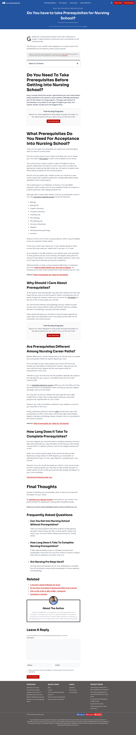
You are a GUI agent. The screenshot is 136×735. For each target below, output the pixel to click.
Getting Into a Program (77, 8)
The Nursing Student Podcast (56, 692)
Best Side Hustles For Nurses (34, 694)
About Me (50, 694)
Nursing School (65, 8)
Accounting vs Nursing (38, 594)
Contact (50, 690)
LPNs (57, 411)
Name (30, 665)
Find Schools (129, 3)
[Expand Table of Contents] (77, 63)
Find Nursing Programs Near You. (39, 477)
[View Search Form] (111, 2)
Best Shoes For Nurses (33, 687)
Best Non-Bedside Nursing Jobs (35, 697)
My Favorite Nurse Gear (96, 703)
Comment (31, 638)
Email (57, 665)
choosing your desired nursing (40, 499)
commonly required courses (44, 197)
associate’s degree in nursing (42, 385)
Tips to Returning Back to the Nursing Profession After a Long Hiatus (99, 694)
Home (54, 8)
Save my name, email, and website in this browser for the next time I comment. (51, 671)
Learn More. (85, 26)
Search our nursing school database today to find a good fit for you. (52, 507)
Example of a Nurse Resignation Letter (35, 700)
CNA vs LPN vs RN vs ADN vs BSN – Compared (47, 591)
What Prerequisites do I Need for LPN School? (51, 423)
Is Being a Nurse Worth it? (34, 692)
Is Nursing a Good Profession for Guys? (45, 585)
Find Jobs (118, 3)
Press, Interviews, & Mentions (56, 699)
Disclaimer (72, 687)
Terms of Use (72, 690)
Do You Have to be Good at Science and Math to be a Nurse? (53, 588)
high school (44, 159)
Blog (59, 8)
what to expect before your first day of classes (52, 267)
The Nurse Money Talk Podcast (56, 697)
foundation (72, 297)
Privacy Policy (73, 692)
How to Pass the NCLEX (33, 690)
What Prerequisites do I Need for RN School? (51, 275)
